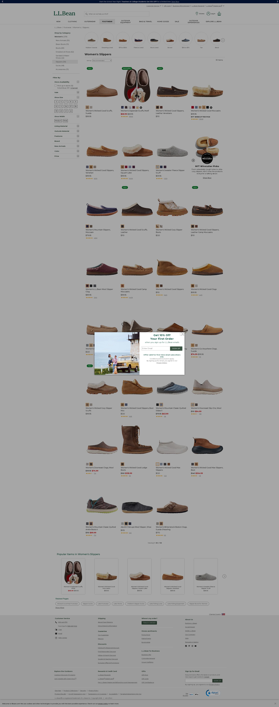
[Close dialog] (182, 334)
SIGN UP (176, 348)
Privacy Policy (162, 363)
